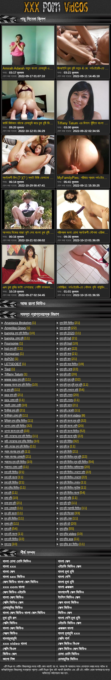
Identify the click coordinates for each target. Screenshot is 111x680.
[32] (18, 426)
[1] (20, 323)
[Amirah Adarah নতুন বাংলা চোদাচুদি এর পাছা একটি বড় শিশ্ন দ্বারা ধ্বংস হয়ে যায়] (28, 46)
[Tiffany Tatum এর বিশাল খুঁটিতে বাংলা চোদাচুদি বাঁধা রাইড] (83, 100)
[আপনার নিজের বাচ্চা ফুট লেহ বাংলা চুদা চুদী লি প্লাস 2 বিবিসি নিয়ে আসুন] (28, 210)
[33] (16, 431)
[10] (19, 333)
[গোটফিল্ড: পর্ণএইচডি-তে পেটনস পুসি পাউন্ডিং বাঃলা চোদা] (83, 265)
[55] (67, 529)
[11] (16, 338)
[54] (10, 529)
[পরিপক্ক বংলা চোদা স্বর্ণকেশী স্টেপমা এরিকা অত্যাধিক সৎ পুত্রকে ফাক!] (83, 210)
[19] (72, 364)
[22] (14, 539)
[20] (68, 374)
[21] (13, 395)
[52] (72, 431)
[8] (72, 415)
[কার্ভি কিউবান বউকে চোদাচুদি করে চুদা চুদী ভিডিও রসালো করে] (28, 100)
